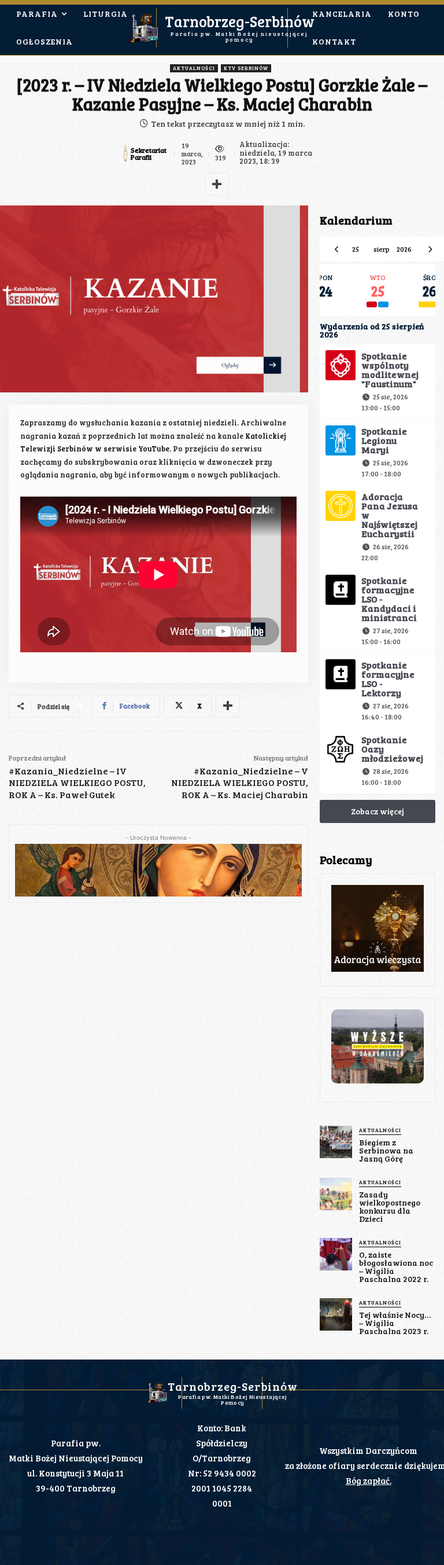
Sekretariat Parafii (148, 153)
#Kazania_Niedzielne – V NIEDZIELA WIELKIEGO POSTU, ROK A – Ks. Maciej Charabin (239, 783)
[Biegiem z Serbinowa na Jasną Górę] (336, 1142)
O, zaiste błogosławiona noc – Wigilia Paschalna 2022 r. (396, 1266)
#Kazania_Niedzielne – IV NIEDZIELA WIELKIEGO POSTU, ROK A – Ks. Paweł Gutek (77, 783)
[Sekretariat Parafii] (125, 153)
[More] (217, 184)
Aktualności (194, 68)
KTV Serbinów (246, 68)
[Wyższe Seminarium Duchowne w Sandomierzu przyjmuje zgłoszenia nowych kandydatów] (377, 1046)
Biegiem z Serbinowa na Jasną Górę (386, 1150)
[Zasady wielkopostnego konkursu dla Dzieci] (336, 1194)
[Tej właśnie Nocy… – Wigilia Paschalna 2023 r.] (336, 1314)
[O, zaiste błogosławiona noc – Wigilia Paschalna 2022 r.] (336, 1254)
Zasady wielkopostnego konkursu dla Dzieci (389, 1206)
